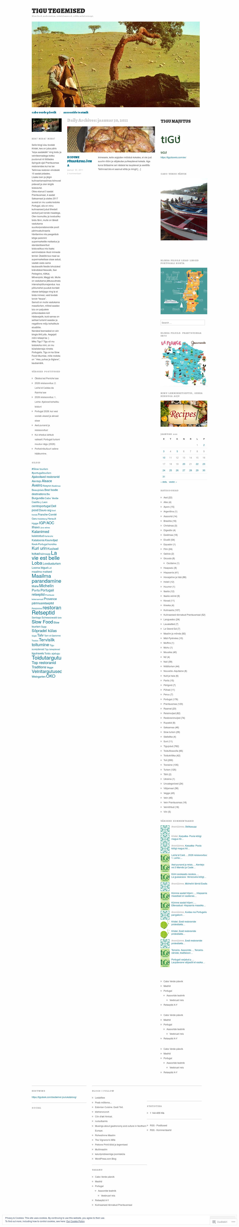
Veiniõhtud (169, 807)
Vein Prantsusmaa (173, 802)
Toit (147, 128)
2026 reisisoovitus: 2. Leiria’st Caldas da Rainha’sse (45, 387)
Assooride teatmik (75, 112)
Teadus (35, 640)
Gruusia (168, 558)
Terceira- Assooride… (182, 949)
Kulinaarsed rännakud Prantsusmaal (182, 614)
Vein (152, 128)
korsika (52, 544)
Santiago (36, 617)
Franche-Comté (47, 514)
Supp (43, 626)
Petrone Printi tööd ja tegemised (111, 1144)
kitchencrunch (102, 1111)
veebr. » (173, 481)
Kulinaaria (169, 610)
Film (166, 548)
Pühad (167, 689)
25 (170, 470)
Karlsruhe (48, 536)
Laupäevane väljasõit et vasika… (188, 962)
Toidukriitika (170, 755)
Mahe (35, 586)
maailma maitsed (42, 571)
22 (197, 463)
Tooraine (168, 764)
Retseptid (43, 612)
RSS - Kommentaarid (160, 1129)
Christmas (169, 525)
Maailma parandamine (46, 578)
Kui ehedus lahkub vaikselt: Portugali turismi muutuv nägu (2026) (47, 439)
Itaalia (167, 591)
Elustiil (167, 539)
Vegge (50, 667)
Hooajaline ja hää (173, 577)
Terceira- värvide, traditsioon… (187, 951)
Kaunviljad (51, 540)
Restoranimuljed (172, 717)
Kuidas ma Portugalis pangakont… (189, 913)
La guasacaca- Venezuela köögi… (188, 876)
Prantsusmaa (170, 703)
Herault (52, 518)
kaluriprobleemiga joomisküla (110, 1154)
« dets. (164, 481)
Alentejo (36, 481)
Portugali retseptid (43, 592)
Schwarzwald (49, 617)
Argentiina (169, 511)
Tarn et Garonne (52, 635)
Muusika (133, 128)
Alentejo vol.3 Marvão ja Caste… (187, 866)
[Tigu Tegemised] (116, 65)
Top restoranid (44, 662)
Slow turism (169, 731)
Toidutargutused (51, 657)
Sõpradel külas (44, 630)
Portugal (168, 699)
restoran (52, 607)
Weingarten (39, 676)
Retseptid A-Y (170, 1004)
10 (164, 457)
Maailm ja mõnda (172, 633)
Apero (167, 506)
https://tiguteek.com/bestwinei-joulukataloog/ (54, 1097)
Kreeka (167, 605)
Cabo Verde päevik (44, 112)
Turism (167, 769)
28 (190, 470)
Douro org (45, 510)
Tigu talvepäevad (52, 649)
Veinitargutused (47, 671)
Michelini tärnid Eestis (196, 883)
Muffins (167, 642)
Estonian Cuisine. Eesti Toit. (109, 1107)
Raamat (168, 708)
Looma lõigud (40, 567)
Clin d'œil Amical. (104, 1116)
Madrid (167, 985)
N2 (165, 656)
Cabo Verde (51, 498)
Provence (50, 598)
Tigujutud (141, 128)
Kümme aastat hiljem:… (183, 893)
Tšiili (166, 774)
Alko (166, 502)
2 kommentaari (74, 173)
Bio (48, 494)
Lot (50, 567)
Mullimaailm (101, 1149)
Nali (166, 661)
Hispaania (169, 572)
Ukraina (168, 778)
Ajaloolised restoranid (46, 477)
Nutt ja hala (169, 675)
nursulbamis (101, 1121)
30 (204, 470)
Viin (165, 811)
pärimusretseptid (43, 603)
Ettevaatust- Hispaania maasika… (188, 905)
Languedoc (169, 619)
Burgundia (38, 498)
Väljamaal (169, 788)
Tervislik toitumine (43, 641)
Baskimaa (56, 485)
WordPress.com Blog (105, 1158)
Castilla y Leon (39, 502)
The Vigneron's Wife (105, 1139)
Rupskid (168, 722)
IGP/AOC (46, 522)
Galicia (167, 553)
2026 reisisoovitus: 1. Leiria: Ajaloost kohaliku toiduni (47, 401)
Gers (34, 518)
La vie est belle (46, 555)
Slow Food (42, 621)
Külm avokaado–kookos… (184, 874)
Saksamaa (169, 727)
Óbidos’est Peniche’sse (47, 378)
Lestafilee (100, 1097)
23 (204, 463)
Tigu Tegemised (58, 10)
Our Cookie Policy (75, 1221)
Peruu (167, 694)
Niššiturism (169, 666)
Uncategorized (171, 783)
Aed (166, 497)
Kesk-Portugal (40, 544)
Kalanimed (40, 531)
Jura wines (45, 527)
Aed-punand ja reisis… (183, 864)
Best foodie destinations (45, 492)
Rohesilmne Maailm (105, 1135)
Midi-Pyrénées (171, 638)
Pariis (166, 680)
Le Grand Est (170, 628)
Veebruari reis (177, 1000)
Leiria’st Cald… (179, 855)
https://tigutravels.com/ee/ (173, 157)
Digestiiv (168, 530)
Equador (168, 544)
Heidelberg (42, 518)
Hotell (167, 581)
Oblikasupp (191, 826)
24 (164, 470)
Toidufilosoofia (171, 750)
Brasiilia (168, 520)
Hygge (35, 523)
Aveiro (37, 485)
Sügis (34, 635)
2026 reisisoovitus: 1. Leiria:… (189, 856)
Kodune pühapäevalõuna (79, 161)
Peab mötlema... (103, 1102)
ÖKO (50, 676)
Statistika (168, 736)
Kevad (167, 600)
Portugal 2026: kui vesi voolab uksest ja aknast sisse (46, 416)
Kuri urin (39, 548)
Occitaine (171, 563)
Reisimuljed (170, 713)
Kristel (174, 921)
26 (177, 470)
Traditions (39, 666)
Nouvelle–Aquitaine (174, 670)
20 (184, 463)
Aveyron (47, 485)
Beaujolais (38, 490)
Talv (40, 634)
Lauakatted (169, 624)
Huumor (168, 586)
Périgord (168, 685)
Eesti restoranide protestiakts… (183, 923)
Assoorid (168, 516)
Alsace (47, 480)
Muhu (166, 647)
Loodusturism (52, 563)
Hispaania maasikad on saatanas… (189, 894)
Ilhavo (36, 527)
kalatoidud (38, 536)
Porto (36, 590)
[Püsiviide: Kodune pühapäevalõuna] (111, 140)
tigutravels (38, 653)
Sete (60, 617)
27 (184, 470)
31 (164, 476)
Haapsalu (168, 567)
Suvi (166, 741)
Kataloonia (38, 540)
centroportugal (41, 506)
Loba (37, 562)
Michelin (46, 585)
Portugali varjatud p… (182, 959)
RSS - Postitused (158, 1125)
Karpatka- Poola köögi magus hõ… (186, 837)
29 (197, 470)
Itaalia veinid (170, 595)
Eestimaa (168, 534)
